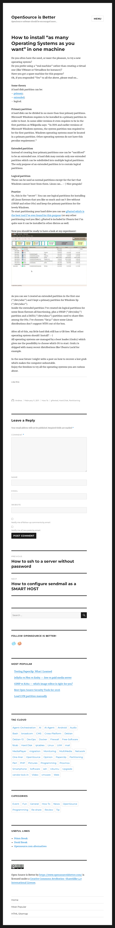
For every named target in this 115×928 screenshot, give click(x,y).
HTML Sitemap (19, 913)
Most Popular (18, 907)
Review (49, 809)
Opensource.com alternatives (30, 846)
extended (19, 97)
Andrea (18, 400)
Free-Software (70, 739)
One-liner (17, 757)
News (56, 804)
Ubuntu (54, 769)
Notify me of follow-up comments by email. (31, 522)
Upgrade (67, 769)
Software (35, 769)
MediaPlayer (19, 751)
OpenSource (33, 757)
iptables (39, 745)
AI (40, 727)
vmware (46, 774)
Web (56, 774)
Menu (98, 18)
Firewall (54, 739)
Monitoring (50, 751)
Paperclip (61, 757)
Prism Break (21, 838)
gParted (54, 400)
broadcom (27, 733)
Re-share (36, 809)
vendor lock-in (20, 774)
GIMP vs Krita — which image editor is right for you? (43, 683)
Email (14, 491)
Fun (24, 804)
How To (45, 400)
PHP (22, 763)
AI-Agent (49, 727)
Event (15, 804)
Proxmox (65, 763)
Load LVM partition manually (30, 696)
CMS (38, 733)
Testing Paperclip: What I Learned (33, 671)
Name (14, 477)
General (34, 804)
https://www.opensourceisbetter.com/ (60, 874)
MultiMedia (65, 751)
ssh (45, 769)
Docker (43, 739)
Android (62, 727)
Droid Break (20, 842)
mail (67, 745)
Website (16, 505)
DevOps (31, 739)
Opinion (48, 757)
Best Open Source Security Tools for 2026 (37, 690)
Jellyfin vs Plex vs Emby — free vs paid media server (43, 677)
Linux (51, 745)
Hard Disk (63, 400)
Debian (69, 733)
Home (14, 900)
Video (35, 774)
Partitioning (74, 400)
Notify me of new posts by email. (26, 530)
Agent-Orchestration (24, 727)
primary (18, 93)
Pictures (32, 763)
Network (80, 751)
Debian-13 (18, 739)
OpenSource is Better (33, 17)
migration (34, 751)
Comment (17, 435)
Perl (14, 763)
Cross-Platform (53, 733)
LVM (59, 745)
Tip (58, 809)
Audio (73, 727)
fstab (15, 745)
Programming (48, 763)
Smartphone (19, 769)
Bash (15, 733)
